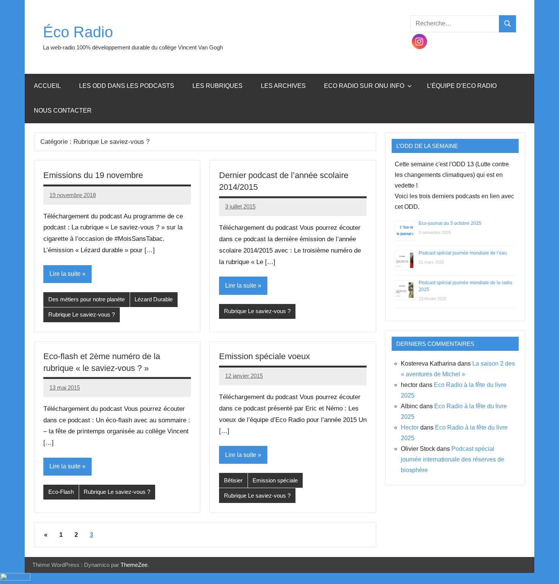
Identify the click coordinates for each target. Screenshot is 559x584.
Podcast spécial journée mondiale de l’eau (463, 253)
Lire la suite (65, 274)
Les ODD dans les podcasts (126, 86)
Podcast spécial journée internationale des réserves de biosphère (452, 459)
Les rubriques (217, 86)
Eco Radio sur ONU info (364, 86)
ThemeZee (134, 565)
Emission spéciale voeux (264, 356)
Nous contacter (63, 110)
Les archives (283, 86)
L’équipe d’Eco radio (462, 86)
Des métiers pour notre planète (86, 299)
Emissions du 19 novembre (93, 175)
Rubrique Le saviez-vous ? (81, 314)
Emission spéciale (275, 480)
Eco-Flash (61, 492)
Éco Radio (78, 32)
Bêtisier (233, 480)
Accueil (47, 86)
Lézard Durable (154, 299)
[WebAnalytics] (15, 578)
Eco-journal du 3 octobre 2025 (450, 223)
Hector (410, 427)
